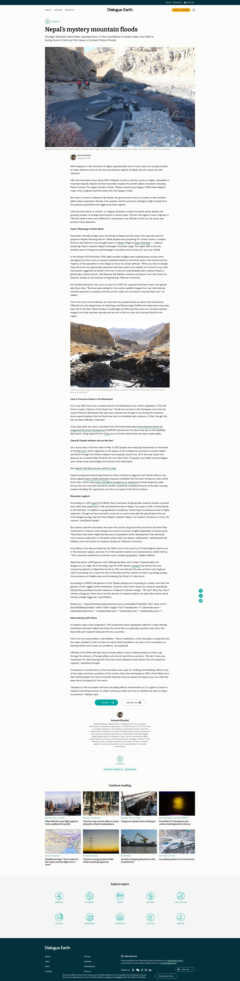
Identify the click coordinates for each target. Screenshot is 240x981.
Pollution (181, 902)
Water (180, 923)
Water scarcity (92, 818)
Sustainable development (174, 818)
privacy (109, 977)
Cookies (87, 961)
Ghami (120, 242)
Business (90, 923)
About (168, 2)
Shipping (126, 856)
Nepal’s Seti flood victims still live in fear (95, 468)
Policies (87, 971)
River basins (52, 856)
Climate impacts (113, 769)
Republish (177, 2)
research (135, 565)
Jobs (47, 961)
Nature (150, 902)
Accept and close (166, 976)
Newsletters (180, 10)
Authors (48, 971)
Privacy (87, 956)
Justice (150, 923)
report (94, 503)
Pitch (47, 966)
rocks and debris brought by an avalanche (116, 482)
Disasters (130, 769)
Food (120, 902)
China (107, 433)
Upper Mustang (142, 242)
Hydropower (90, 856)
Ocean (59, 923)
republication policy (175, 960)
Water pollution (55, 818)
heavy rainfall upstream (97, 478)
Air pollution (167, 856)
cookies (119, 977)
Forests (120, 923)
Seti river (81, 450)
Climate (89, 902)
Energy (59, 902)
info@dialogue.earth (168, 963)
